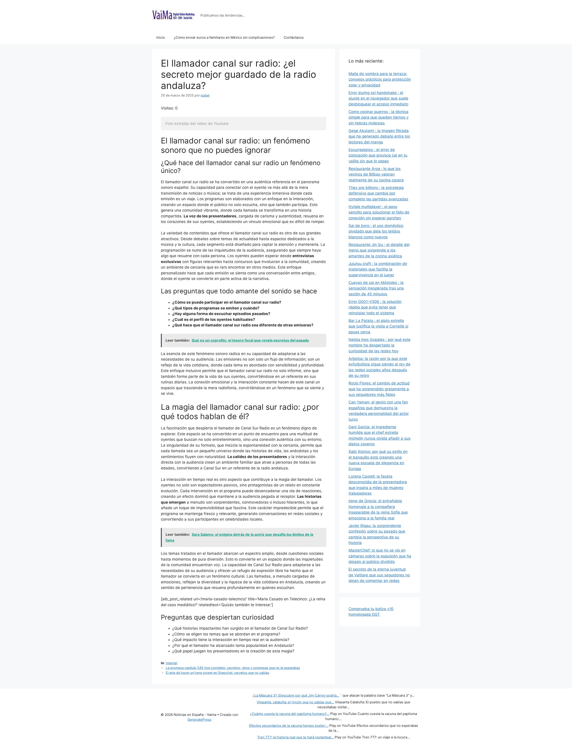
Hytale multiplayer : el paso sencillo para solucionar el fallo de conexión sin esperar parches (379, 212)
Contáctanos (294, 37)
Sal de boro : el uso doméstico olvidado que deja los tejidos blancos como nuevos (376, 231)
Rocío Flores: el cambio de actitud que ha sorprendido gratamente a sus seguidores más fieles (379, 389)
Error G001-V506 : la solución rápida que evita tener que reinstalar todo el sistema (375, 307)
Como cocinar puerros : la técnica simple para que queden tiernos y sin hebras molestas (378, 117)
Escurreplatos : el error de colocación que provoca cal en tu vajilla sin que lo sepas (378, 155)
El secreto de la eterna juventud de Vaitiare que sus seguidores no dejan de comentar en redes (379, 575)
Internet (171, 663)
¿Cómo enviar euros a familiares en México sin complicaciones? (224, 37)
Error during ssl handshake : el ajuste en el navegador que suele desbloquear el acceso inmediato (378, 98)
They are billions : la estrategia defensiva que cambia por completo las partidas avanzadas (378, 193)
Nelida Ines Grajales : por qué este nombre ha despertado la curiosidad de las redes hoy (379, 345)
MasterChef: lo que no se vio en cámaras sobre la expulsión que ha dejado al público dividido (380, 556)
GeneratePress (199, 719)
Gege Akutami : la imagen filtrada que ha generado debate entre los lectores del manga (379, 136)
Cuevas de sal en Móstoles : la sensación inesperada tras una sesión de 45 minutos (376, 288)
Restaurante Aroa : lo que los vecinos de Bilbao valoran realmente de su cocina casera (376, 174)
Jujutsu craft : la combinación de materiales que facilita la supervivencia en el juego (378, 269)
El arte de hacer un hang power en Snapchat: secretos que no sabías (217, 673)
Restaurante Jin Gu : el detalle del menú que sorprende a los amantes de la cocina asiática (379, 250)
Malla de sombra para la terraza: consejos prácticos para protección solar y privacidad (380, 79)
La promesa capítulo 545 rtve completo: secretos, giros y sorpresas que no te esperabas (233, 668)
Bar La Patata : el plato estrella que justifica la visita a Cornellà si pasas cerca (378, 326)
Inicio (160, 37)
